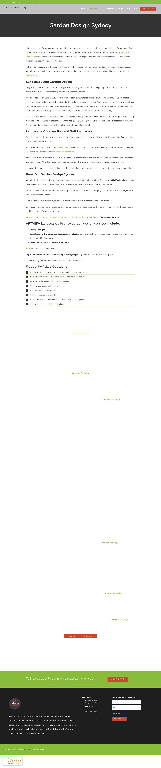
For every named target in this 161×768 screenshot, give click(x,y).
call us (89, 71)
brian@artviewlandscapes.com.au (25, 2)
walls (61, 147)
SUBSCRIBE (119, 719)
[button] (80, 272)
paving (67, 147)
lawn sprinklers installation (62, 152)
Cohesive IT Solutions (28, 749)
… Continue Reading (110, 400)
